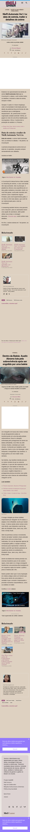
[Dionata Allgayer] (7, 280)
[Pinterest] (11, 53)
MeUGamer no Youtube (13, 177)
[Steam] (24, 806)
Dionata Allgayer (16, 48)
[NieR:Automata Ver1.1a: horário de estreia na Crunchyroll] (19, 239)
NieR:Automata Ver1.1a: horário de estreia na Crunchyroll (19, 246)
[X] (7, 53)
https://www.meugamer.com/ (8, 286)
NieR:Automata (9, 300)
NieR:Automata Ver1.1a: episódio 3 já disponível (7, 263)
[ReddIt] (22, 53)
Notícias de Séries (17, 9)
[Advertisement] (15, 73)
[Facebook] (4, 53)
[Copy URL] (25, 53)
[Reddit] (20, 806)
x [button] (28, 818)
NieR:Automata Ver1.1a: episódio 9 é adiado (7, 246)
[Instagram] (6, 294)
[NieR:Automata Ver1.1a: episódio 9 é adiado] (7, 239)
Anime (7, 9)
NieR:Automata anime (18, 300)
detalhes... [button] (5, 824)
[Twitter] (13, 806)
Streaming (15, 10)
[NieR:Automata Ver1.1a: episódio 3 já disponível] (7, 256)
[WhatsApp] (15, 53)
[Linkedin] (18, 53)
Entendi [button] (15, 828)
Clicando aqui (12, 216)
